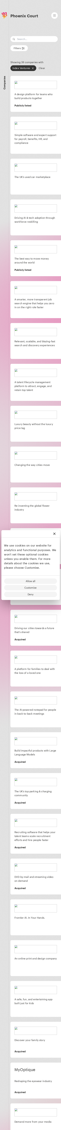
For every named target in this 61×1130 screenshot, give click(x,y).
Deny (31, 594)
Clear (42, 68)
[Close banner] (54, 534)
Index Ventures (21, 68)
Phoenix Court (24, 16)
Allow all (30, 581)
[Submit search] (55, 39)
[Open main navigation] (54, 15)
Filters (17, 48)
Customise (30, 587)
